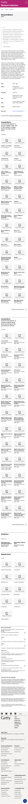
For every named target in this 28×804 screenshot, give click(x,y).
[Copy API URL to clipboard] (25, 633)
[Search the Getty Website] (26, 2)
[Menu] (25, 801)
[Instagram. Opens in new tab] (11, 714)
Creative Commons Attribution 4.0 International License (11, 705)
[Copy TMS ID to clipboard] (25, 639)
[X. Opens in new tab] (6, 714)
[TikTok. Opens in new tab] (15, 714)
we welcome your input (10, 694)
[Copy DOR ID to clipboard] (25, 646)
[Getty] (4, 2)
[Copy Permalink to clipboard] (25, 666)
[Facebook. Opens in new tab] (2, 714)
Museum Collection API (14, 634)
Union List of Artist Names (16, 115)
